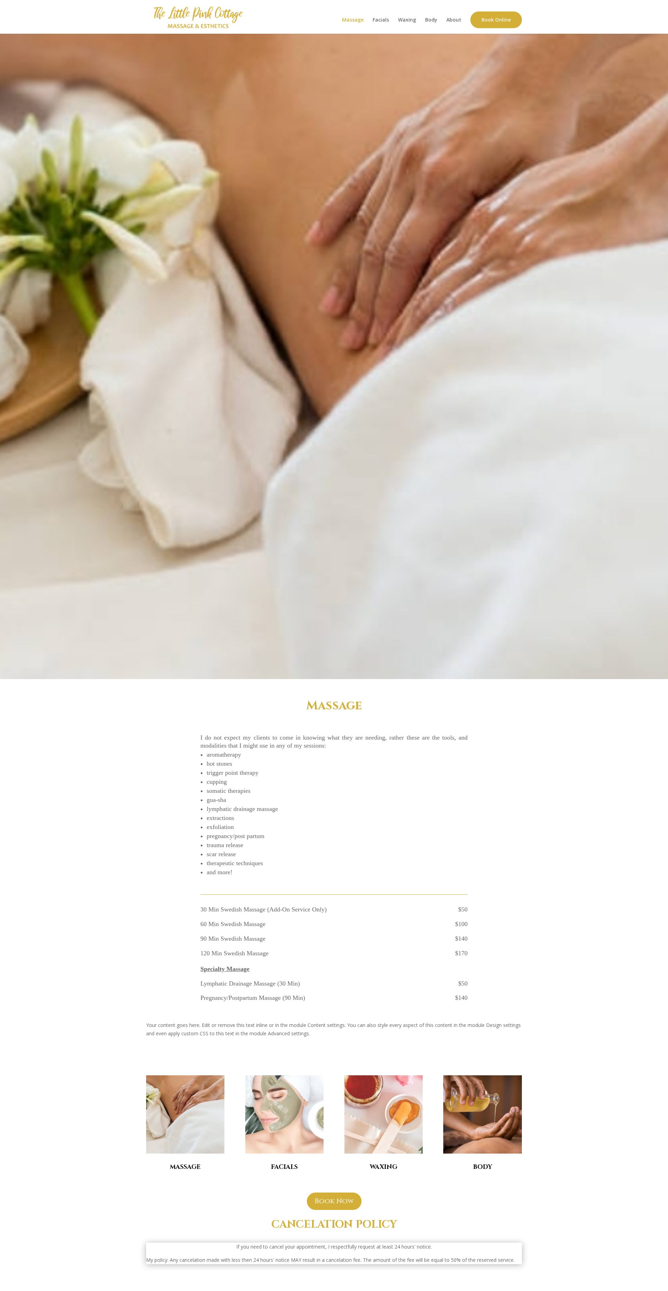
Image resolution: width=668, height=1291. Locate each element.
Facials (381, 20)
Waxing (407, 20)
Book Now (334, 1201)
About (453, 20)
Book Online (496, 19)
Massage (353, 20)
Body (431, 20)
